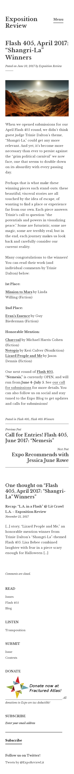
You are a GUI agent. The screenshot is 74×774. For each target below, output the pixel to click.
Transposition (15, 630)
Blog (8, 608)
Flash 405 (45, 372)
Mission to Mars (18, 292)
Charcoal (13, 340)
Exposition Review (21, 22)
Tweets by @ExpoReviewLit (24, 762)
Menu (58, 19)
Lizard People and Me (23, 356)
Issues (9, 596)
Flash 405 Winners (42, 419)
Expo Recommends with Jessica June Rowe (40, 455)
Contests (11, 657)
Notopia (12, 350)
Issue (8, 652)
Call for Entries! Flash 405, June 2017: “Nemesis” (36, 435)
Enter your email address (20, 723)
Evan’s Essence (17, 316)
